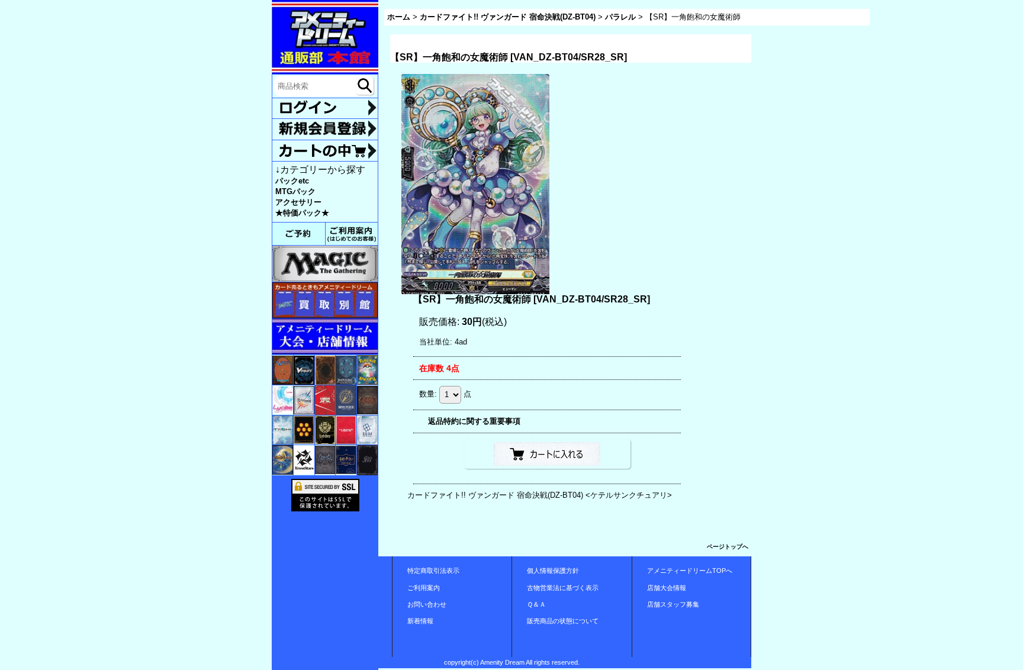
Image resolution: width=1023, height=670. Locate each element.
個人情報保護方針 (553, 570)
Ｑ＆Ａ (536, 604)
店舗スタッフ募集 (673, 604)
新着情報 (420, 620)
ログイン (325, 108)
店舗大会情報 (666, 587)
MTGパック (295, 191)
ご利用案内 (423, 587)
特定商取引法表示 (433, 570)
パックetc (292, 180)
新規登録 (325, 129)
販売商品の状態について (563, 620)
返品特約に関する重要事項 (474, 421)
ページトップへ (727, 546)
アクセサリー (298, 202)
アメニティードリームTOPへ (689, 570)
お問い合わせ (426, 604)
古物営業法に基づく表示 (563, 587)
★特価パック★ (302, 212)
